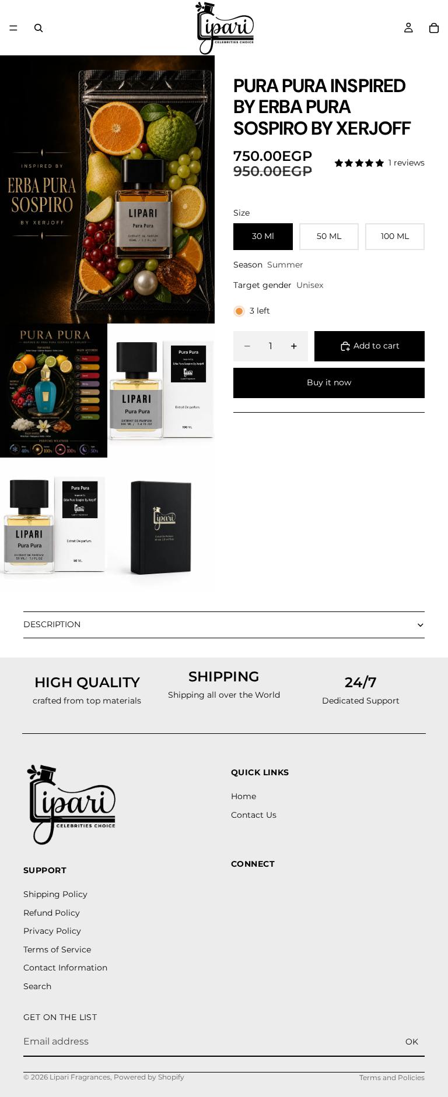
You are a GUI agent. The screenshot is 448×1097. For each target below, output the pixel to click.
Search (37, 986)
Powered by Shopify (149, 1077)
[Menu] (13, 28)
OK (411, 1041)
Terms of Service (57, 949)
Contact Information (65, 967)
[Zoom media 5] (161, 525)
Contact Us (253, 814)
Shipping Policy (55, 894)
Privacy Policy (52, 931)
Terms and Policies (392, 1077)
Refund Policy (51, 912)
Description (51, 624)
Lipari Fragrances (80, 1077)
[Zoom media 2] (53, 391)
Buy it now (329, 382)
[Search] (38, 28)
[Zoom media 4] (53, 525)
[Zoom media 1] (107, 189)
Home (243, 796)
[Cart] (434, 28)
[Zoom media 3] (161, 391)
